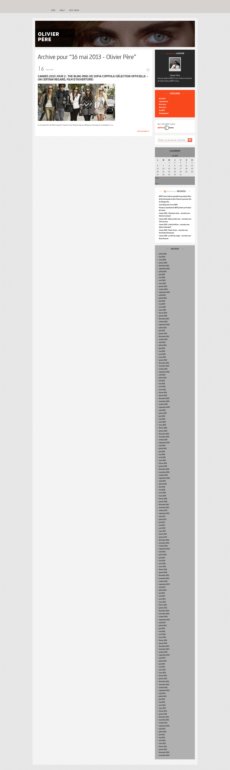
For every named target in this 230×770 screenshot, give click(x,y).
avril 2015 (162, 599)
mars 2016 (162, 566)
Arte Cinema (74, 10)
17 (181, 169)
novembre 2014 (164, 614)
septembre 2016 (164, 549)
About (62, 10)
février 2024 (163, 313)
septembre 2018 (164, 478)
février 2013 (163, 675)
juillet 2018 (163, 484)
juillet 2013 (163, 661)
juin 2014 (162, 628)
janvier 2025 (163, 286)
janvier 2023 (163, 333)
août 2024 (162, 295)
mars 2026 (162, 260)
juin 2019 (162, 451)
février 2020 (163, 428)
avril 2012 (162, 705)
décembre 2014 (164, 611)
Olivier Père (175, 75)
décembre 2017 (164, 504)
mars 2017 (162, 531)
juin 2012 (162, 699)
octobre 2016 (163, 546)
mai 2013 (162, 667)
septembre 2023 (164, 324)
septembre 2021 (164, 372)
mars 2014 (162, 637)
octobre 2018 (163, 475)
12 (192, 166)
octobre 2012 (163, 687)
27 (158, 175)
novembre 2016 (164, 543)
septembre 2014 (164, 620)
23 (175, 172)
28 (163, 175)
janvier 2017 (163, 537)
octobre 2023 (163, 322)
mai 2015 (162, 596)
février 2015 (163, 605)
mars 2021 (162, 389)
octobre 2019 (163, 440)
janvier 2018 (163, 501)
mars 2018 (162, 496)
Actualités (162, 98)
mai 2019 (162, 454)
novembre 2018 (164, 472)
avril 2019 (162, 457)
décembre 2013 (164, 646)
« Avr (157, 178)
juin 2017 (162, 522)
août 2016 (162, 552)
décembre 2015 (164, 575)
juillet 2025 (163, 271)
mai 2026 (162, 257)
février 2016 (163, 569)
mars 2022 (162, 357)
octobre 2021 (163, 369)
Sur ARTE (162, 110)
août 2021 (162, 375)
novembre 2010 (164, 755)
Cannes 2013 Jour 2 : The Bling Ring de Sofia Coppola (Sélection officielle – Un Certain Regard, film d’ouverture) (93, 77)
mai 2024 (162, 304)
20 (158, 172)
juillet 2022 (163, 345)
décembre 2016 (164, 540)
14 (163, 169)
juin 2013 (162, 664)
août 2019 (162, 445)
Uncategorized (163, 113)
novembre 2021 (164, 366)
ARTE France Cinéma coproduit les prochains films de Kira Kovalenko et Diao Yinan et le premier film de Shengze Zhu (175, 199)
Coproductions (163, 101)
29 (169, 175)
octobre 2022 (163, 339)
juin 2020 (162, 416)
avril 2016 (162, 563)
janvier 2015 (163, 608)
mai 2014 (162, 631)
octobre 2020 (163, 404)
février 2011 (163, 746)
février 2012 (163, 711)
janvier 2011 (163, 749)
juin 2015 (162, 593)
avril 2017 (162, 528)
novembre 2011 (164, 720)
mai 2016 (162, 561)
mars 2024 (162, 310)
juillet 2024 (163, 298)
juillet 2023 (163, 328)
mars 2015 (162, 602)
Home (53, 10)
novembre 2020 (164, 401)
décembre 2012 (164, 681)
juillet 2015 (163, 590)
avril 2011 (162, 740)
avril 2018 (162, 493)
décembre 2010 (164, 752)
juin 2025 (162, 274)
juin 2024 (162, 301)
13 (158, 169)
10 (181, 166)
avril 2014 (162, 634)
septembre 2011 (164, 726)
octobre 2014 (163, 616)
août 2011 (162, 729)
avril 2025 (162, 280)
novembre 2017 (164, 507)
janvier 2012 (163, 714)
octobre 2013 (163, 652)
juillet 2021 (163, 378)
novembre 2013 (164, 649)
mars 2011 (162, 743)
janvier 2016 (163, 572)
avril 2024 (162, 307)
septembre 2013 (164, 655)
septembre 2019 (164, 442)
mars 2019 (162, 460)
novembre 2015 (164, 578)
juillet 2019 (163, 448)
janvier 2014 (163, 643)
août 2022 (162, 342)
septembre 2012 (164, 690)
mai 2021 (162, 383)
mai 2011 (162, 737)
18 (186, 169)
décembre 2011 (164, 717)
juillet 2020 (163, 413)
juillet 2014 (163, 625)
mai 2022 (162, 351)
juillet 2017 (163, 519)
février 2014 (163, 640)
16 (175, 169)
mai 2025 (162, 277)
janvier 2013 (163, 678)
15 (169, 169)
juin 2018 (162, 487)
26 (192, 172)
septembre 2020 (164, 407)
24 (181, 172)
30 (175, 175)
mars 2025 (162, 283)
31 (181, 175)
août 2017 (162, 516)
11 (186, 166)
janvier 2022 (163, 360)
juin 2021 (162, 381)
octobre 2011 (163, 723)
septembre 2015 (164, 584)
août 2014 (162, 622)
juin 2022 (162, 348)
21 (163, 172)
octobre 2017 (163, 510)
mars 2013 (162, 673)
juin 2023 (162, 330)
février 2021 (163, 392)
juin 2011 (162, 734)
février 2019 (163, 463)
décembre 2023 (164, 319)
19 (192, 169)
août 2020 (162, 410)
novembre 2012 (164, 684)
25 (186, 172)
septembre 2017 (164, 513)
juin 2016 (162, 558)
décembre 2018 (164, 469)
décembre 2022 (164, 336)
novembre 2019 (164, 437)
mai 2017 (162, 525)
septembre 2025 (164, 269)
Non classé (162, 104)
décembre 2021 (164, 363)
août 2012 (162, 693)
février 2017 (163, 534)
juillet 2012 (163, 696)
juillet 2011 (163, 732)
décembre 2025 (164, 266)
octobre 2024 (163, 289)
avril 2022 (162, 354)
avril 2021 (162, 386)
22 (169, 172)
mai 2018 (162, 490)
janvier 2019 (163, 466)
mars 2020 (162, 425)
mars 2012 (162, 708)
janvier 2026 (163, 263)
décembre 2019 (164, 434)
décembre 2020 (164, 398)
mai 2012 (162, 702)
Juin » (157, 183)
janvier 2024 (163, 316)
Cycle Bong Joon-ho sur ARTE (168, 205)
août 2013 (162, 658)
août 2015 (162, 587)
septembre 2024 (164, 292)
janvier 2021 (163, 395)
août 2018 (162, 481)
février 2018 (163, 499)
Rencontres (162, 107)
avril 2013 (162, 670)
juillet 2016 (163, 555)
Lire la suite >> (143, 131)
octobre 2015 (163, 581)
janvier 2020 (163, 431)
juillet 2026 (163, 254)
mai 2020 (162, 419)
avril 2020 (162, 422)
